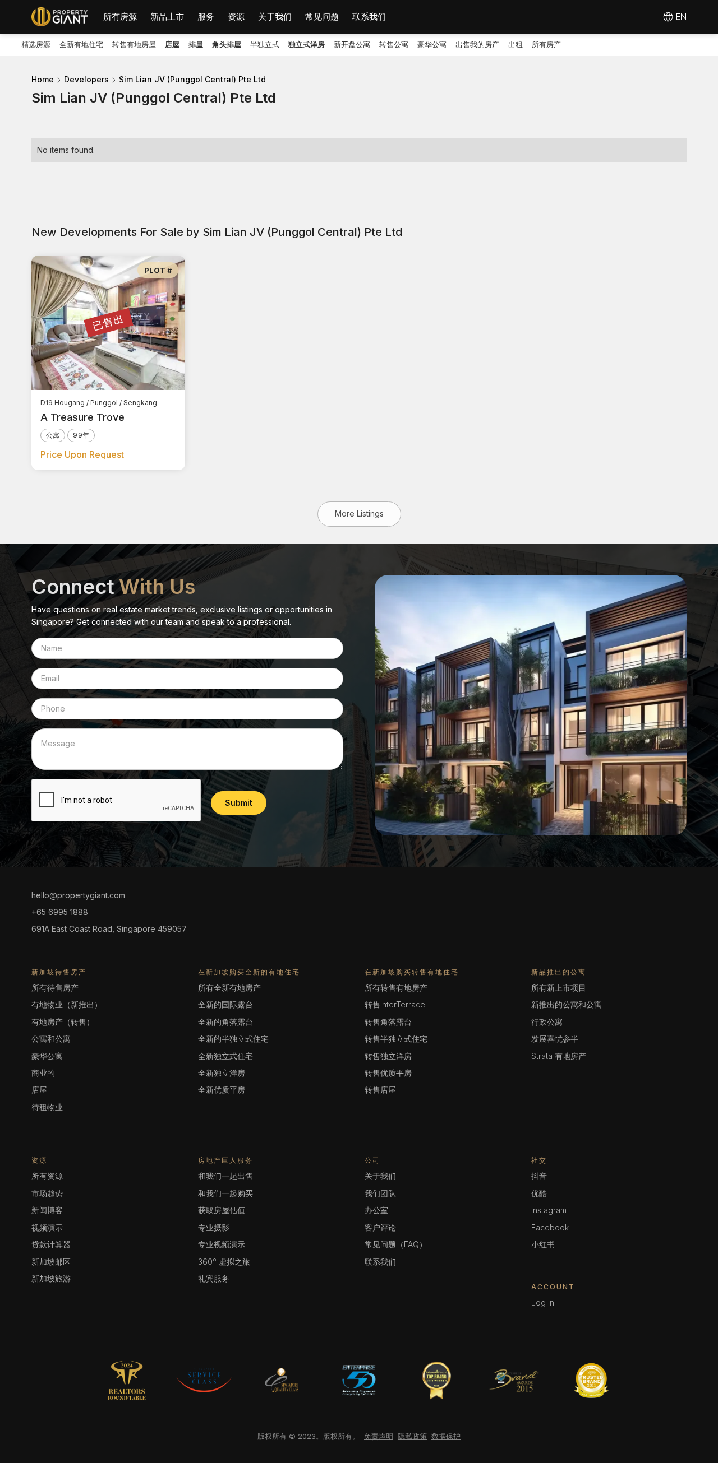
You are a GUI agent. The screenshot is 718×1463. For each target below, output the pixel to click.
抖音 (539, 1176)
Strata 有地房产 (558, 1056)
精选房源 (35, 44)
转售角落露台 (388, 1022)
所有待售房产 (55, 987)
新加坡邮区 (51, 1261)
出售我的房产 (477, 44)
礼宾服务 (213, 1278)
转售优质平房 (388, 1072)
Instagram (549, 1210)
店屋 (39, 1089)
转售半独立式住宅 (396, 1038)
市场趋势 (47, 1193)
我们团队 (380, 1193)
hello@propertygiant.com (78, 895)
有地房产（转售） (62, 1022)
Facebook (550, 1227)
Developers (86, 79)
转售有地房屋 (134, 44)
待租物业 (47, 1107)
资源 (236, 16)
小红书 (543, 1244)
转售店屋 (380, 1089)
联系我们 (369, 16)
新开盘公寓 (352, 44)
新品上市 (167, 16)
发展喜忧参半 (554, 1038)
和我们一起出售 (225, 1176)
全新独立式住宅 (225, 1056)
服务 (205, 16)
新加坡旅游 (51, 1278)
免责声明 (378, 1436)
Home (42, 79)
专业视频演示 (221, 1244)
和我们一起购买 (225, 1193)
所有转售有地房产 (396, 987)
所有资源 (47, 1176)
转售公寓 (393, 44)
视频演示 (47, 1227)
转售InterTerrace (395, 1004)
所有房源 (120, 16)
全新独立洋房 (221, 1072)
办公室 (376, 1210)
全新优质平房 (221, 1089)
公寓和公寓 (51, 1038)
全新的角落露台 (225, 1022)
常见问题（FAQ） (396, 1244)
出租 (515, 44)
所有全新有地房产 (229, 987)
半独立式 (264, 44)
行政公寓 (547, 1022)
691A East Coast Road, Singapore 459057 (109, 928)
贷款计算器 (51, 1244)
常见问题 (322, 16)
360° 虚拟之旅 (224, 1261)
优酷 (539, 1193)
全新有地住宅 (81, 44)
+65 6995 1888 (59, 912)
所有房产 (546, 44)
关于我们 (275, 16)
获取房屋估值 (221, 1210)
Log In (542, 1302)
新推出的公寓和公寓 (566, 1004)
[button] (120, 16)
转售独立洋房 (388, 1056)
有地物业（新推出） (66, 1004)
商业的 (43, 1072)
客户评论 (380, 1227)
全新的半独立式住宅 (233, 1038)
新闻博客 (47, 1210)
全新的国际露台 (225, 1004)
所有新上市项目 (558, 987)
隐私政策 (412, 1436)
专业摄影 (213, 1227)
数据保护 (446, 1436)
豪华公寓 (432, 44)
